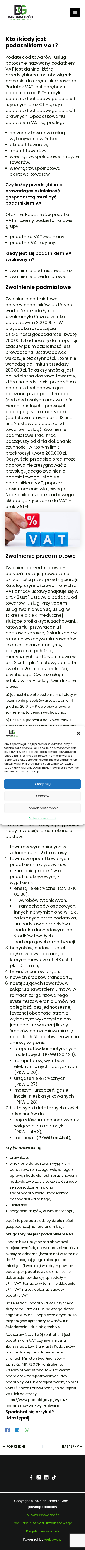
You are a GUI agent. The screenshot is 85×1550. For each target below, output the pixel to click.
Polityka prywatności (42, 818)
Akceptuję (42, 783)
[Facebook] (7, 1430)
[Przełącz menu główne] (75, 12)
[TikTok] (53, 1477)
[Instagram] (38, 1477)
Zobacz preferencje (43, 808)
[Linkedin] (17, 1430)
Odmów (42, 796)
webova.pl (53, 1539)
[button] (78, 733)
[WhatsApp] (27, 1430)
